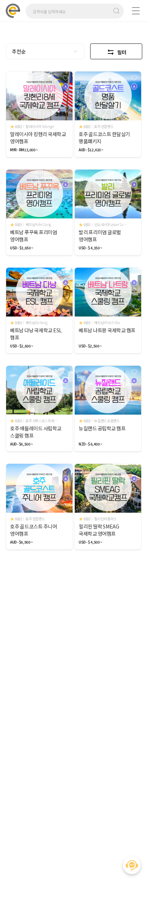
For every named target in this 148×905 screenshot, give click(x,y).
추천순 (19, 51)
